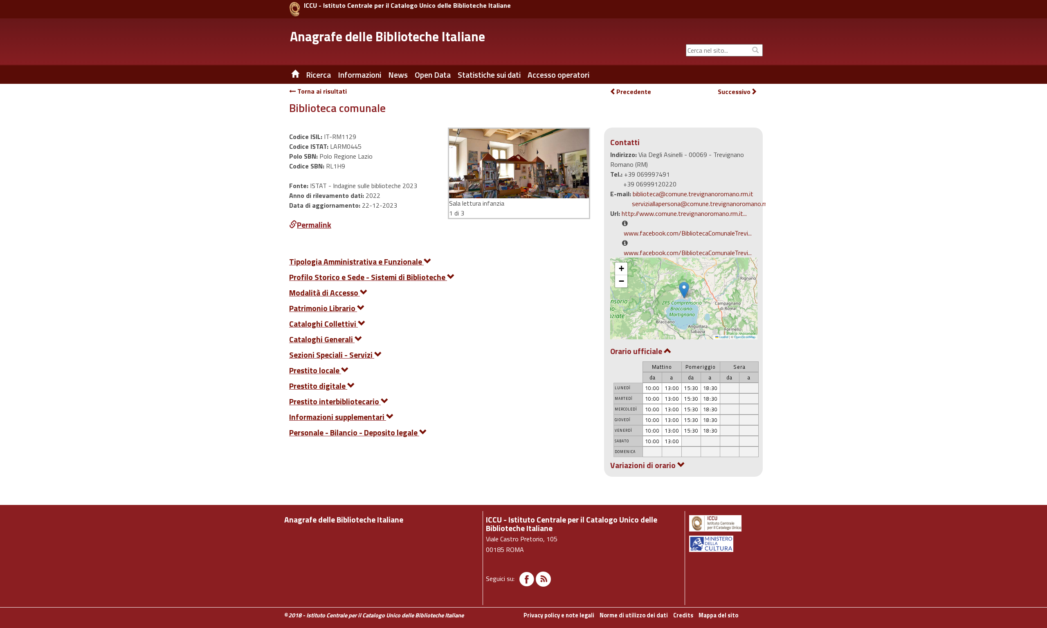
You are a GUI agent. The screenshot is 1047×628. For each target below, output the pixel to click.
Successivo (734, 92)
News (398, 75)
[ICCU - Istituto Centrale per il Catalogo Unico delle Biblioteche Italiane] (295, 9)
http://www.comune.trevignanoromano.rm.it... (684, 213)
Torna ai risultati (321, 91)
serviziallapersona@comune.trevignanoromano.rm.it (703, 204)
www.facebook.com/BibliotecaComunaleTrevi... (688, 233)
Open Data (433, 75)
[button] (684, 290)
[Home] (289, 75)
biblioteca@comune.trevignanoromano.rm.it (693, 194)
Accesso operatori (558, 75)
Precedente (633, 91)
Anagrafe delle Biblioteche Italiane (387, 36)
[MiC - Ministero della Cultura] (725, 544)
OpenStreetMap (744, 336)
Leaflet (723, 336)
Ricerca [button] (318, 75)
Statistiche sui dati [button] (489, 75)
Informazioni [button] (359, 75)
